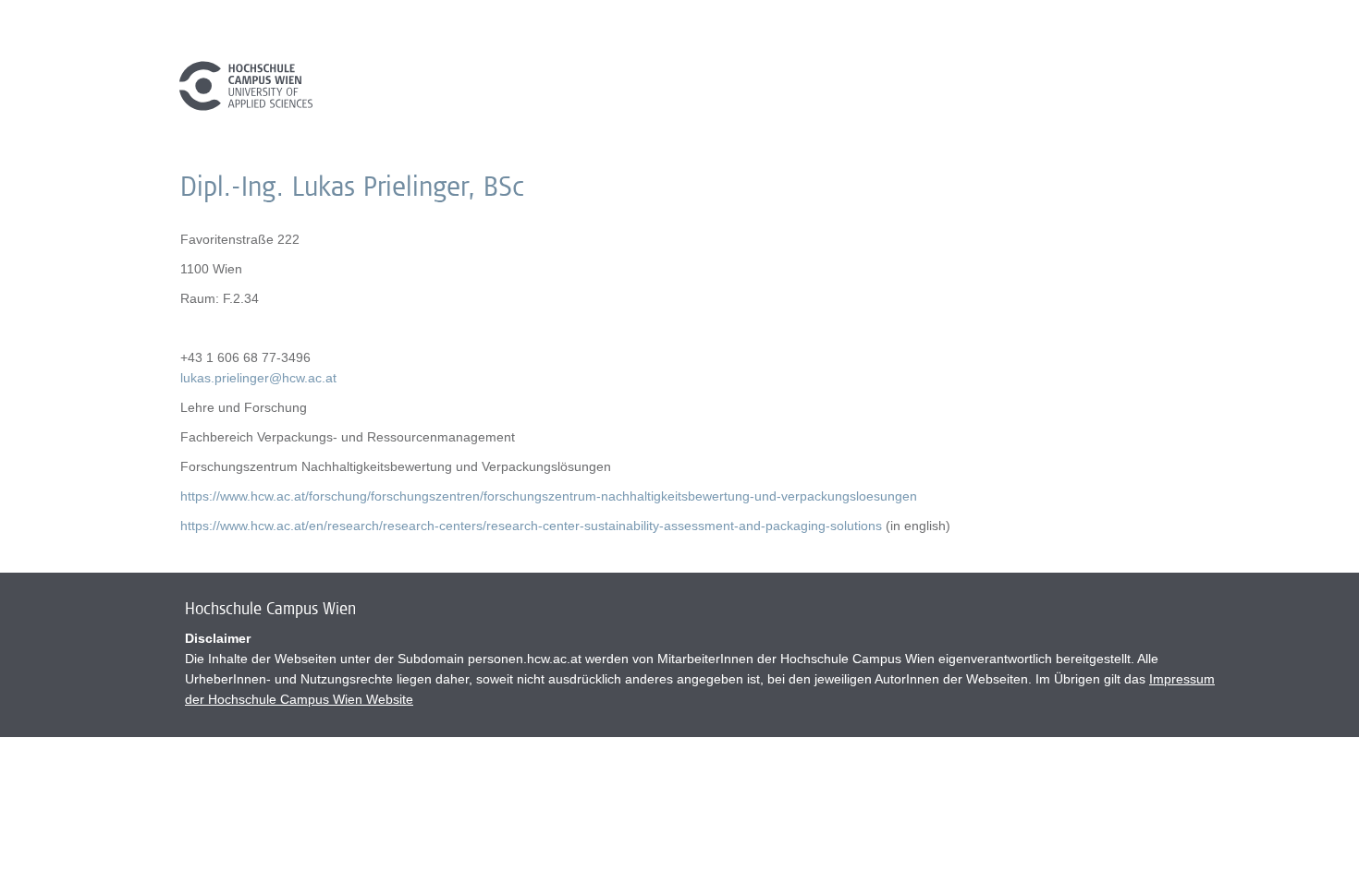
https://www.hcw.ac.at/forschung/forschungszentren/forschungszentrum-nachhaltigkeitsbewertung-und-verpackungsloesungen (548, 496)
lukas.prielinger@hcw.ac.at (258, 377)
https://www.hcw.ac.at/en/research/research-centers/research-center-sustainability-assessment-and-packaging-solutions (531, 525)
